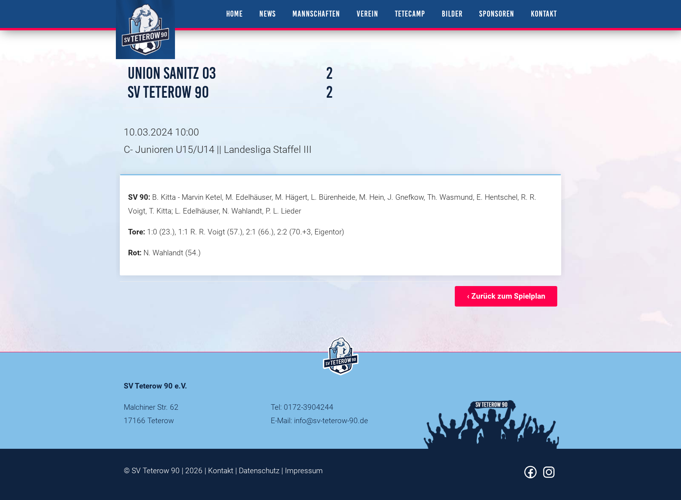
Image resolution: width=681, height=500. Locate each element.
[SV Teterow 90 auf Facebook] (530, 475)
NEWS (267, 14)
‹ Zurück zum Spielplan (506, 296)
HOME (234, 14)
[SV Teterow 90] (145, 29)
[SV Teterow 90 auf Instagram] (549, 475)
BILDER (452, 14)
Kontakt (220, 470)
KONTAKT (544, 14)
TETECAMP (410, 14)
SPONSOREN (496, 14)
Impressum (304, 470)
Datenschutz (259, 470)
